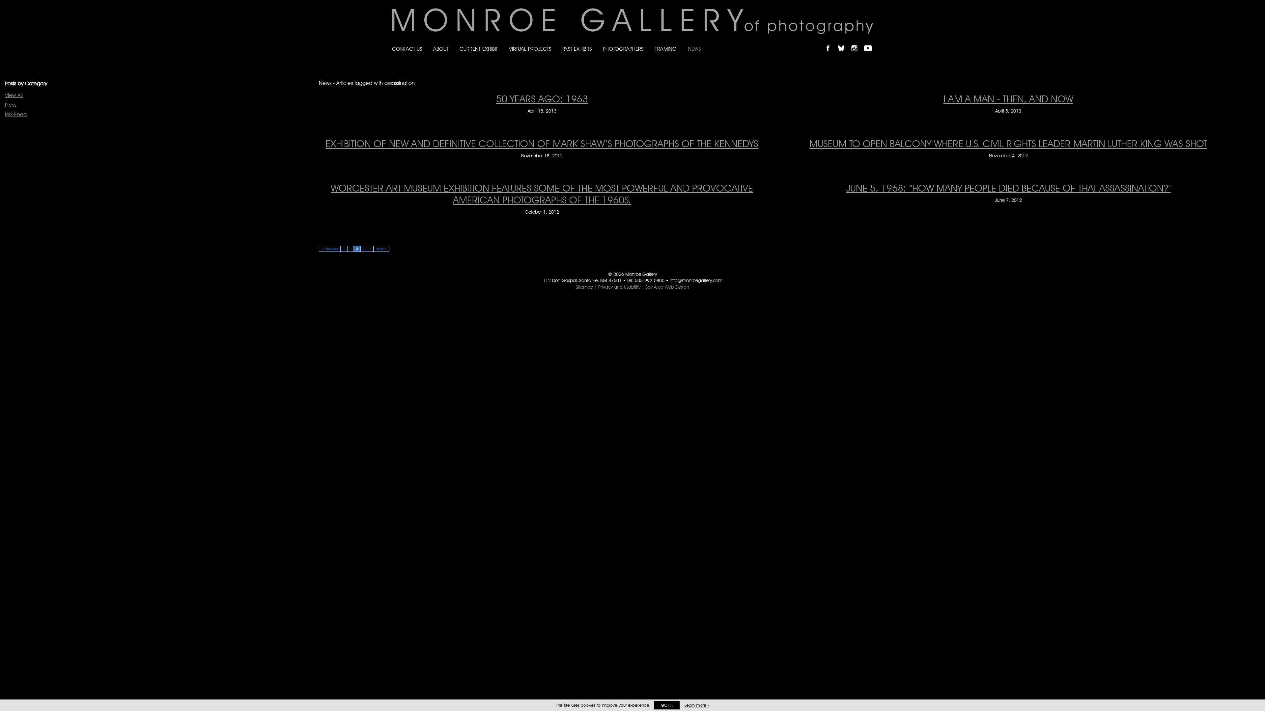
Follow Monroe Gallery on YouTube (870, 42)
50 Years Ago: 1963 (542, 99)
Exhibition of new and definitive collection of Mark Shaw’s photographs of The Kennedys (541, 143)
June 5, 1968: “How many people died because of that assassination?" (1008, 188)
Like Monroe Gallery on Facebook (831, 42)
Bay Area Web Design (667, 287)
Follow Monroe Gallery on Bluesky (844, 42)
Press (10, 105)
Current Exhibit (479, 49)
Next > (381, 249)
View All (14, 95)
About (440, 49)
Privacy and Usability (619, 287)
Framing (666, 49)
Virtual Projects (530, 49)
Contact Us (407, 49)
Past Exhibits (577, 49)
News (694, 49)
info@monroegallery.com (696, 280)
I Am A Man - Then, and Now (1008, 99)
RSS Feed (16, 114)
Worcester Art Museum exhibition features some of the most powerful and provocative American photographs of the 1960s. (542, 194)
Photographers (623, 49)
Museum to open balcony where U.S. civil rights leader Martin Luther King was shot (1008, 143)
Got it (667, 705)
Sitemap (584, 287)
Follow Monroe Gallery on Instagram (857, 42)
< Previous (329, 249)
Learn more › (697, 705)
